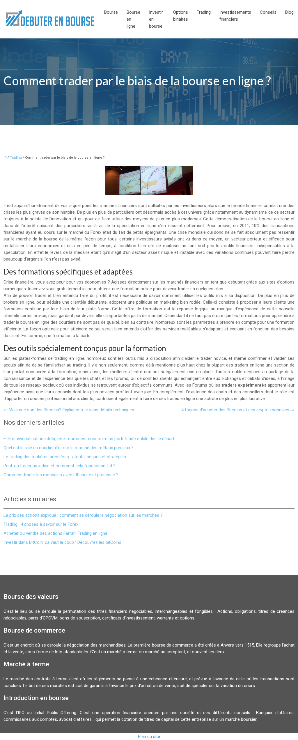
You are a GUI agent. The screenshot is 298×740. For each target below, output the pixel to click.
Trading (204, 12)
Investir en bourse (156, 19)
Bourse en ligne (133, 19)
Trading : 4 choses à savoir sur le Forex (40, 524)
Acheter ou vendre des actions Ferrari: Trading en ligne (55, 533)
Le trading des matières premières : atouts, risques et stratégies (64, 456)
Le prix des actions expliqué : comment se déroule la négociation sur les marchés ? (83, 515)
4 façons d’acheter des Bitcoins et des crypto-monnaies (235, 410)
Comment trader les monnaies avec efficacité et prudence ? (60, 474)
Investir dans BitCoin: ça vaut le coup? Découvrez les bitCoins (62, 542)
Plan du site (149, 736)
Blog (289, 12)
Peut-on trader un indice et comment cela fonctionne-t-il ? (59, 465)
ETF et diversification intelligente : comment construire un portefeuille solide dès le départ (88, 438)
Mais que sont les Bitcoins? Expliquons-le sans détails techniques (71, 410)
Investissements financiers (235, 16)
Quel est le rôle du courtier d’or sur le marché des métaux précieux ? (68, 447)
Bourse (111, 12)
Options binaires (180, 16)
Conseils (268, 12)
